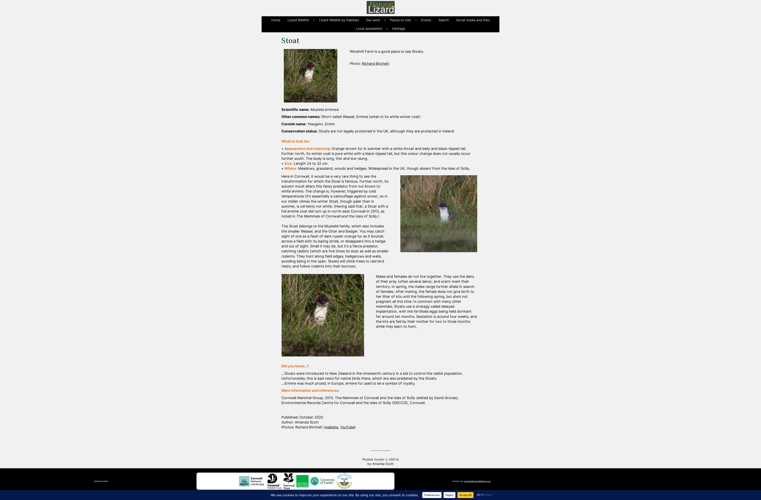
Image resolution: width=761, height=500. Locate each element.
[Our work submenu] (385, 20)
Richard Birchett (375, 63)
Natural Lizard (101, 481)
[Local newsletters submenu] (387, 29)
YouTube (347, 427)
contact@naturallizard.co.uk (477, 481)
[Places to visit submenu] (416, 20)
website (331, 427)
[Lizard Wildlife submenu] (314, 20)
